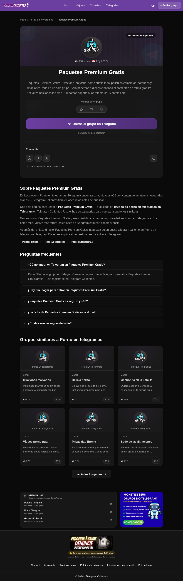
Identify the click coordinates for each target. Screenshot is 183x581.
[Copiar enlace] (153, 158)
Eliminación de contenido (121, 565)
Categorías (112, 5)
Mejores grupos (30, 242)
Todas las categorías (54, 242)
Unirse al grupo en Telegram (94, 124)
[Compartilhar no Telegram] (38, 158)
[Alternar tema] (153, 5)
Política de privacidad (92, 565)
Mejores (80, 5)
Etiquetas (95, 5)
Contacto (36, 565)
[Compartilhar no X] (46, 158)
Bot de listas (145, 565)
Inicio (67, 5)
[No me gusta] (101, 109)
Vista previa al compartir (47, 166)
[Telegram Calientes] (15, 5)
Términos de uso (67, 565)
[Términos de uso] (91, 543)
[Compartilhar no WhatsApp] (29, 158)
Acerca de (49, 565)
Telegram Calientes (97, 576)
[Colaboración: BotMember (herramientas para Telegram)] (141, 509)
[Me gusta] (81, 109)
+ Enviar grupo (169, 5)
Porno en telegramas (41, 19)
